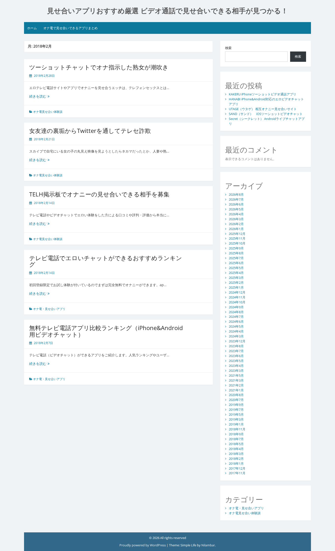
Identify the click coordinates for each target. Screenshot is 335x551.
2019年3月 (236, 419)
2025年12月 (237, 233)
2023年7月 (236, 351)
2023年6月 (236, 356)
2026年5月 (236, 209)
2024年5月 (236, 326)
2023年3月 (236, 370)
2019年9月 (236, 404)
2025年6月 (236, 263)
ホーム (32, 28)
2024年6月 (236, 321)
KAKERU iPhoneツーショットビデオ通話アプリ (262, 94)
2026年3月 (236, 219)
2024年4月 (236, 331)
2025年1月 (236, 287)
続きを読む (39, 96)
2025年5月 (236, 268)
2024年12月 (237, 292)
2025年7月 (236, 258)
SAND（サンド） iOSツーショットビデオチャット (266, 114)
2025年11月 (237, 238)
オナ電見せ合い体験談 (48, 112)
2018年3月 (236, 453)
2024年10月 (237, 302)
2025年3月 (236, 277)
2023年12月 (237, 341)
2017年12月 (237, 468)
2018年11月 (237, 429)
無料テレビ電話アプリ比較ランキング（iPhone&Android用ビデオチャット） (106, 331)
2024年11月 (237, 297)
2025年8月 (236, 253)
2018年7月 (236, 439)
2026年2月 (236, 224)
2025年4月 (236, 272)
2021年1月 (236, 390)
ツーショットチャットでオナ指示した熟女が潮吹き (98, 67)
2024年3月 (236, 336)
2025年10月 (237, 243)
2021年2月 (236, 385)
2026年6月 (236, 204)
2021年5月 (236, 375)
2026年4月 (236, 214)
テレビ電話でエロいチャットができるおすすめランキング (105, 261)
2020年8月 (236, 395)
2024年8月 (236, 312)
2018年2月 (236, 458)
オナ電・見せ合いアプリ (49, 309)
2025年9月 (236, 248)
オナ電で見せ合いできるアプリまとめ (70, 28)
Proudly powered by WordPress (142, 545)
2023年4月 (236, 365)
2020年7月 (236, 399)
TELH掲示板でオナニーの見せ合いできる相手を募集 (99, 194)
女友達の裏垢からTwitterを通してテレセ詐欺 (90, 131)
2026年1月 (236, 229)
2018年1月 (236, 463)
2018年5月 (236, 444)
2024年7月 (236, 316)
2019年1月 (236, 424)
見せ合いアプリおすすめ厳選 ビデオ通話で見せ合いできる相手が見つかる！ (167, 11)
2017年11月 (237, 473)
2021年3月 (236, 380)
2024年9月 (236, 307)
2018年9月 (236, 434)
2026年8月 (236, 194)
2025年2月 (236, 282)
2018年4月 (236, 449)
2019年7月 (236, 409)
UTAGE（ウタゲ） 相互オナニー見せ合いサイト (263, 109)
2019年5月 (236, 414)
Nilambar (208, 545)
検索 (228, 48)
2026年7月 (236, 199)
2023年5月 (236, 361)
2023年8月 (236, 346)
